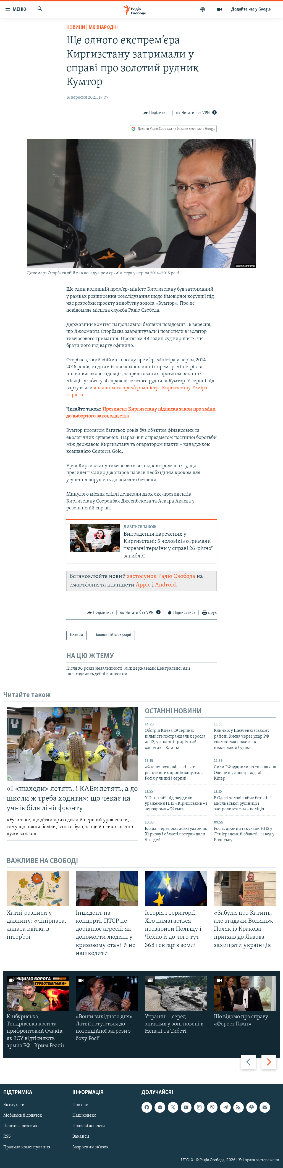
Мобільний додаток (22, 1115)
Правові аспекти (88, 1126)
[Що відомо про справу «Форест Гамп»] (245, 993)
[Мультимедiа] (219, 9)
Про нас (80, 1105)
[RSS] (238, 1107)
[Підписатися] (265, 1107)
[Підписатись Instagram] (199, 1107)
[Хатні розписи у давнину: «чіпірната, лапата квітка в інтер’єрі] (38, 888)
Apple (143, 585)
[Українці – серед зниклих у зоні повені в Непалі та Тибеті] (176, 993)
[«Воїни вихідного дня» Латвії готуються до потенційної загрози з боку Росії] (107, 993)
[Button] (156, 113)
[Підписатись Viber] (212, 1107)
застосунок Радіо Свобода (161, 576)
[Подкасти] (202, 9)
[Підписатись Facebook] (147, 1107)
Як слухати (14, 1105)
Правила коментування (26, 1147)
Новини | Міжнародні (92, 27)
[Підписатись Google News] (159, 1107)
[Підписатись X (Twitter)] (173, 1107)
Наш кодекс (84, 1115)
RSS (7, 1137)
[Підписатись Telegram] (225, 1107)
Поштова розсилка (21, 1126)
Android (165, 585)
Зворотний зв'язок (90, 1147)
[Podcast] (251, 1107)
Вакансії (80, 1137)
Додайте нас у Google (251, 9)
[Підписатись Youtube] (186, 1107)
